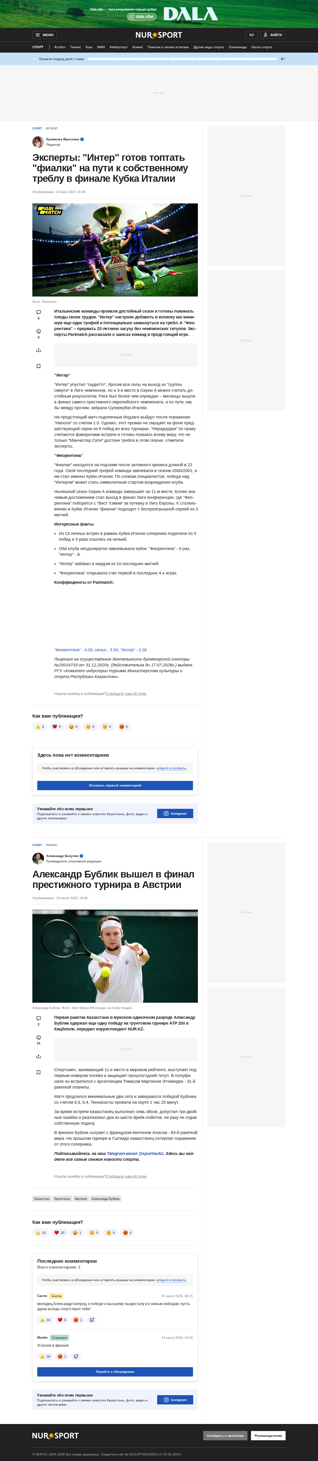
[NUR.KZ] (159, 34)
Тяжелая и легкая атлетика (168, 47)
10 (44, 1233)
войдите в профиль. (171, 768)
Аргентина (62, 1199)
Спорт (38, 47)
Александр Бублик (105, 1199)
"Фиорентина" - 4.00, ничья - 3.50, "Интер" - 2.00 (100, 650)
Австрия (81, 1199)
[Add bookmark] (39, 366)
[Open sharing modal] (38, 350)
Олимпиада (238, 47)
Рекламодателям (268, 1435)
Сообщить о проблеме (225, 1435)
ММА (101, 47)
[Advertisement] (159, 92)
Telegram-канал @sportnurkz (135, 1153)
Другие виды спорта (208, 47)
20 (62, 1233)
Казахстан (42, 1199)
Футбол (59, 47)
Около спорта (261, 47)
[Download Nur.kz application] (159, 14)
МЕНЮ (48, 35)
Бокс (89, 47)
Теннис (75, 47)
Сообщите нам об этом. (126, 694)
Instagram (178, 813)
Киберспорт (119, 47)
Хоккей (137, 47)
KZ (252, 35)
